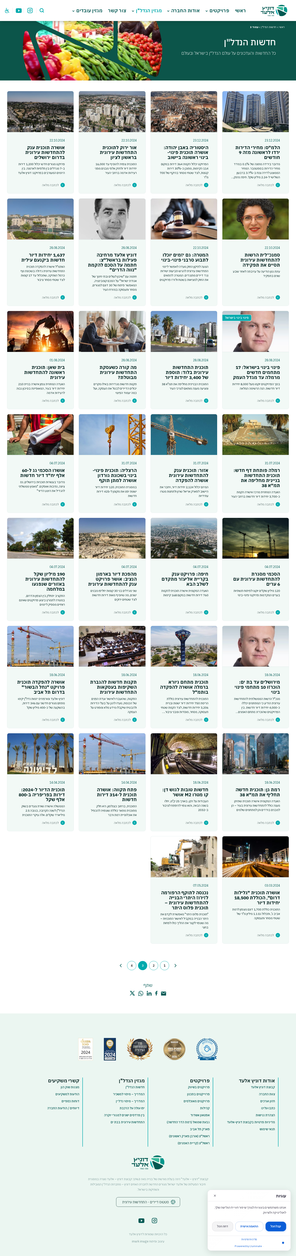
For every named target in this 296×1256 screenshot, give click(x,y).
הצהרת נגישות (265, 1115)
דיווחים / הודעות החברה (63, 1108)
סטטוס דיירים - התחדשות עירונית (145, 1202)
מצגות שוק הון (70, 1087)
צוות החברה (267, 1094)
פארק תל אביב (200, 1129)
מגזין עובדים (89, 10)
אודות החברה (185, 10)
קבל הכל (276, 1226)
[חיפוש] (41, 10)
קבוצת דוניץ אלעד (263, 1087)
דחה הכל (222, 1226)
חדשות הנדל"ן (268, 27)
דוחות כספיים (70, 1101)
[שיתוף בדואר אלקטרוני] (163, 994)
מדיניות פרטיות (249, 1239)
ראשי (240, 10)
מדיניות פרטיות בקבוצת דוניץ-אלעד (251, 1122)
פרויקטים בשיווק (199, 1087)
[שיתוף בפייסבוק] (156, 993)
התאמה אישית (249, 1226)
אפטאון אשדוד (200, 1115)
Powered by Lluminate (248, 1246)
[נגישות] (7, 10)
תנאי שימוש (267, 1129)
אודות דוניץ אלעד (257, 1081)
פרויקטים (219, 10)
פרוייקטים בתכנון (198, 1094)
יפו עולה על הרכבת (132, 1108)
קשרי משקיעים (63, 1081)
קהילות (205, 1108)
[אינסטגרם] (30, 10)
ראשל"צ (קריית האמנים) (194, 1143)
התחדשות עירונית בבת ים (128, 1122)
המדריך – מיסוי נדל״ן (130, 1101)
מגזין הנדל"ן (149, 10)
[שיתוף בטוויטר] (132, 993)
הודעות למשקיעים (67, 1094)
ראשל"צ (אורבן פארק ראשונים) (189, 1136)
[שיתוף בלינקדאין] (149, 993)
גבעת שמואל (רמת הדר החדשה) (188, 1122)
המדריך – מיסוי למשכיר (129, 1094)
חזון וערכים (267, 1101)
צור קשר (117, 10)
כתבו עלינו (268, 1108)
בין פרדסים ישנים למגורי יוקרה (124, 1115)
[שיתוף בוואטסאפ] (140, 993)
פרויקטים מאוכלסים (197, 1101)
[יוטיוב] (19, 10)
